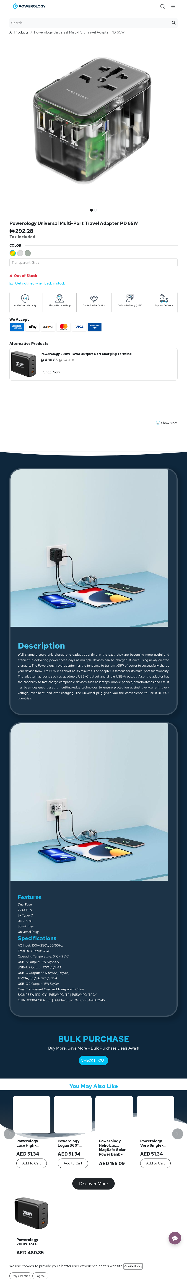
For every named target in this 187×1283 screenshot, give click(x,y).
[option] (93, 1134)
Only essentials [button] (20, 1276)
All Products (19, 32)
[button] (17, 208)
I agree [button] (40, 1276)
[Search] (174, 23)
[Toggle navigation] (173, 6)
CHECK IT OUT (93, 1060)
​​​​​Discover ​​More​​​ (93, 1184)
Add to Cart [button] (114, 1163)
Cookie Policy (133, 1266)
